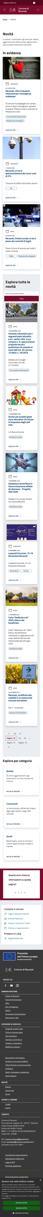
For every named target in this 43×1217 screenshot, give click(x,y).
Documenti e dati (12, 1017)
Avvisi (12, 231)
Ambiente (9, 1068)
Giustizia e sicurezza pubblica (16, 1061)
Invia (21, 298)
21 (20, 733)
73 (11, 742)
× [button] (40, 1180)
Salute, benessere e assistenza (17, 1072)
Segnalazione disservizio (14, 1158)
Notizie (8, 1087)
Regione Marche (9, 2)
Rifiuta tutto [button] (21, 1208)
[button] (21, 1213)
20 (15, 733)
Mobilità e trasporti (12, 1046)
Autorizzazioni (10, 1075)
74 (22, 742)
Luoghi (8, 1104)
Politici (8, 1010)
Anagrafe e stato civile (14, 1028)
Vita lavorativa (11, 1036)
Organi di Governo (12, 996)
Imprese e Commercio (13, 1039)
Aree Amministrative (13, 999)
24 (25, 738)
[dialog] (21, 1197)
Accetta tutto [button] (21, 1203)
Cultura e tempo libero (14, 1032)
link (9, 1198)
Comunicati (14, 84)
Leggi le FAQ (10, 1162)
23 (20, 738)
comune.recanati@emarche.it (17, 1139)
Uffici (7, 1003)
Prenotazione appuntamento (16, 1155)
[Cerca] (38, 10)
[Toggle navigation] (4, 9)
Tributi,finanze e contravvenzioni (18, 1065)
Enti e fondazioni (11, 1007)
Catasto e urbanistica (13, 1043)
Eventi (7, 1108)
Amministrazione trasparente (16, 1176)
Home (5, 19)
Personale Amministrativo (15, 1014)
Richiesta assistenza (13, 1166)
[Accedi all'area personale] (34, 3)
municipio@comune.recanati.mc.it (20, 1142)
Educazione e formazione (15, 1057)
